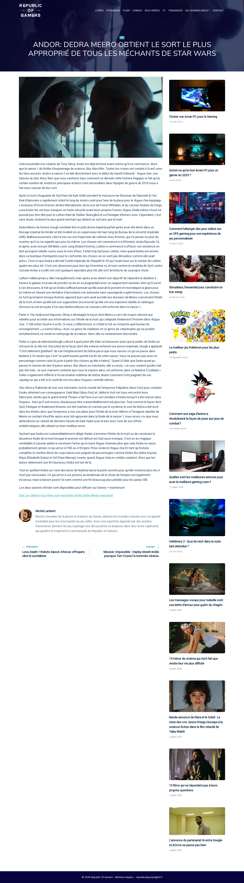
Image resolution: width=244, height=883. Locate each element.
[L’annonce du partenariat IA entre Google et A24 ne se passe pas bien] (197, 821)
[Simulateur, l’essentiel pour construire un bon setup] (197, 268)
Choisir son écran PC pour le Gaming (193, 116)
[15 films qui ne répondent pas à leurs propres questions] (197, 764)
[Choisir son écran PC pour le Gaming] (197, 95)
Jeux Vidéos (152, 10)
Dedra (87, 495)
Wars (50, 495)
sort (57, 495)
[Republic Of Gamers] (30, 10)
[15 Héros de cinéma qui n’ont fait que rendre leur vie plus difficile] (197, 637)
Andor (78, 495)
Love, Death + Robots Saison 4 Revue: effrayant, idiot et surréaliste (53, 551)
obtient (35, 495)
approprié (106, 495)
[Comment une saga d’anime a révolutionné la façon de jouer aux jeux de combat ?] (197, 389)
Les (27, 495)
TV (164, 10)
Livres (99, 10)
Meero (95, 495)
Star (21, 495)
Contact (218, 10)
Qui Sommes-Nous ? (197, 10)
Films (126, 10)
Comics (137, 10)
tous (43, 495)
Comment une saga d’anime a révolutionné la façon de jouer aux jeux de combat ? (196, 418)
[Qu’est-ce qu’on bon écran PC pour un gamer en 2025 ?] (197, 149)
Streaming (113, 10)
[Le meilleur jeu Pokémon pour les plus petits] (197, 325)
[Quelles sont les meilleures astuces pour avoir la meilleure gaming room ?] (197, 456)
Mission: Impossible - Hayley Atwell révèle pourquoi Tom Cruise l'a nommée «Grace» (131, 551)
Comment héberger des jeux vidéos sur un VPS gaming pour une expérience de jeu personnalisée (195, 233)
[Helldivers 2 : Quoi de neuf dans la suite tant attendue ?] (197, 517)
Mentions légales (124, 877)
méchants (67, 495)
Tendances (175, 10)
